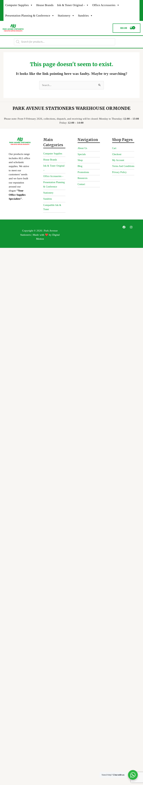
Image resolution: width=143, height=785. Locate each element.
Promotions (83, 172)
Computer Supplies (17, 5)
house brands (45, 5)
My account (118, 160)
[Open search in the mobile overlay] (64, 41)
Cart (114, 148)
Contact (81, 184)
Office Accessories (103, 5)
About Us (82, 148)
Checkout (116, 154)
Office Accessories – (53, 176)
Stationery (64, 15)
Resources (82, 178)
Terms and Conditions (123, 166)
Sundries (83, 15)
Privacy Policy (119, 172)
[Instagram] (131, 227)
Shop (80, 160)
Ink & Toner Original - (71, 5)
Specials (82, 154)
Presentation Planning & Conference (27, 15)
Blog (80, 166)
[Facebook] (124, 227)
